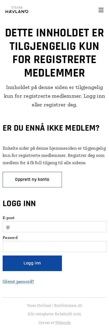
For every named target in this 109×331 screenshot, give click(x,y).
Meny (101, 9)
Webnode (63, 322)
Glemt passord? (18, 281)
